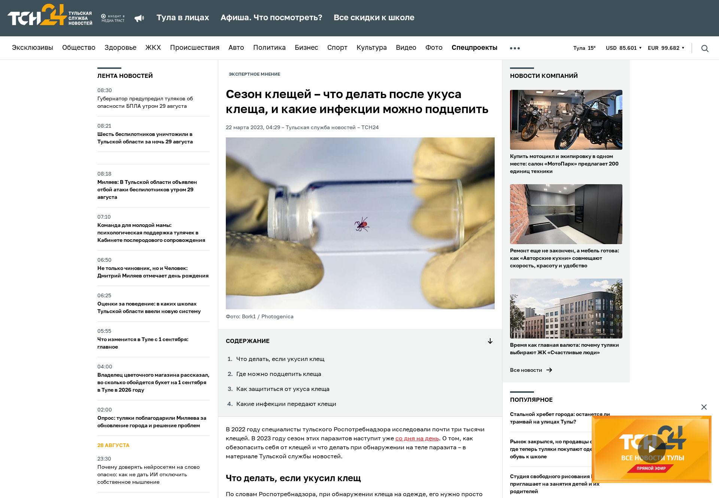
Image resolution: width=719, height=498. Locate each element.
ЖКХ (153, 48)
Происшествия (194, 48)
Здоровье (120, 48)
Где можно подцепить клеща (278, 374)
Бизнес (306, 48)
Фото (434, 48)
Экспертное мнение (254, 74)
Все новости (526, 370)
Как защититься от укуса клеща (283, 389)
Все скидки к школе (374, 18)
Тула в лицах (183, 18)
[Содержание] (490, 341)
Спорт (337, 48)
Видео (406, 48)
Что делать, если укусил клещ (280, 359)
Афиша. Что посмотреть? (271, 18)
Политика (269, 48)
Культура (372, 48)
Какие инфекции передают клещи (286, 404)
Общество (78, 48)
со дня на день (417, 439)
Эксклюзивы (32, 48)
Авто (236, 48)
